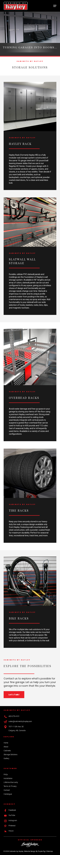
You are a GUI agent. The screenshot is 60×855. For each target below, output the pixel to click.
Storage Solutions (10, 754)
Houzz (11, 831)
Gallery (6, 758)
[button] (54, 5)
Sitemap (49, 851)
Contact (7, 790)
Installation (8, 778)
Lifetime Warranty (11, 782)
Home (6, 743)
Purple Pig (41, 851)
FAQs (6, 774)
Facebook (12, 810)
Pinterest (12, 826)
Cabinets (7, 751)
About (6, 747)
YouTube (12, 815)
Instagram (13, 820)
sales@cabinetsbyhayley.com (20, 721)
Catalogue (8, 794)
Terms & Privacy (10, 786)
